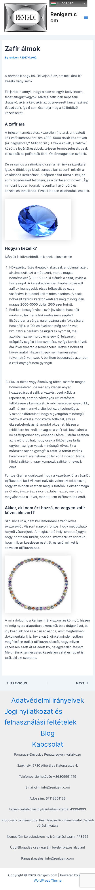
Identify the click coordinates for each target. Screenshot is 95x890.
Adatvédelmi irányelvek (47, 700)
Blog (48, 733)
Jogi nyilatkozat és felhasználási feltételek (40, 716)
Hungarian (64, 3)
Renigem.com (63, 17)
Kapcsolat (47, 744)
